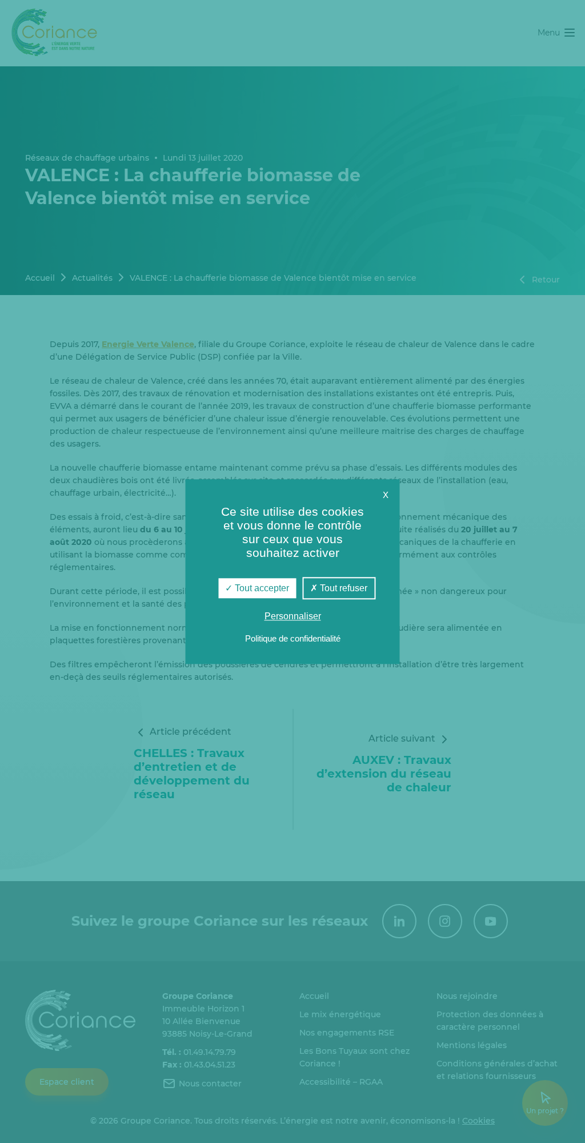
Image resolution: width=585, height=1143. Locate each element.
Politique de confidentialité (292, 638)
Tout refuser (342, 588)
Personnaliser (293, 616)
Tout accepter (261, 588)
